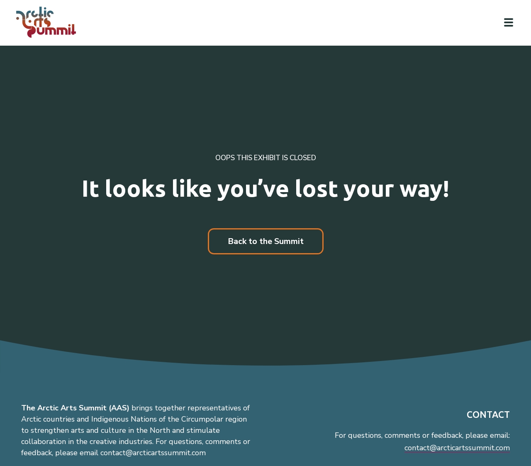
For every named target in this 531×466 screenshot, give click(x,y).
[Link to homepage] (50, 22)
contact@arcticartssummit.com (457, 448)
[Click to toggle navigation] (508, 22)
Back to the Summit (266, 241)
